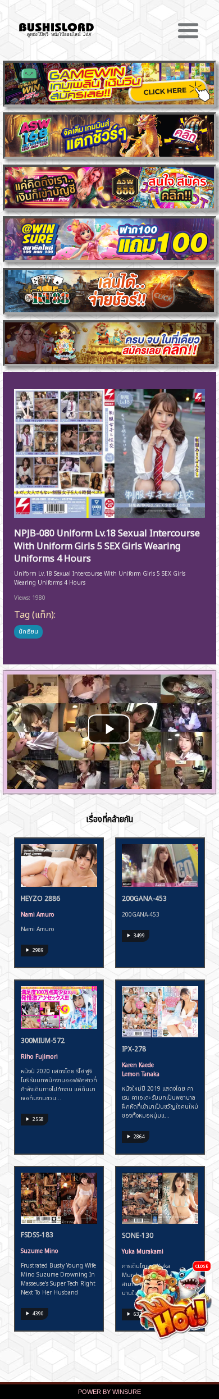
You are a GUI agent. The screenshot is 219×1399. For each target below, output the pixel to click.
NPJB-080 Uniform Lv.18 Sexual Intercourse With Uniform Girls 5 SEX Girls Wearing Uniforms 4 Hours (107, 544)
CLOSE (201, 1266)
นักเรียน (28, 631)
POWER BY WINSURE (109, 1391)
